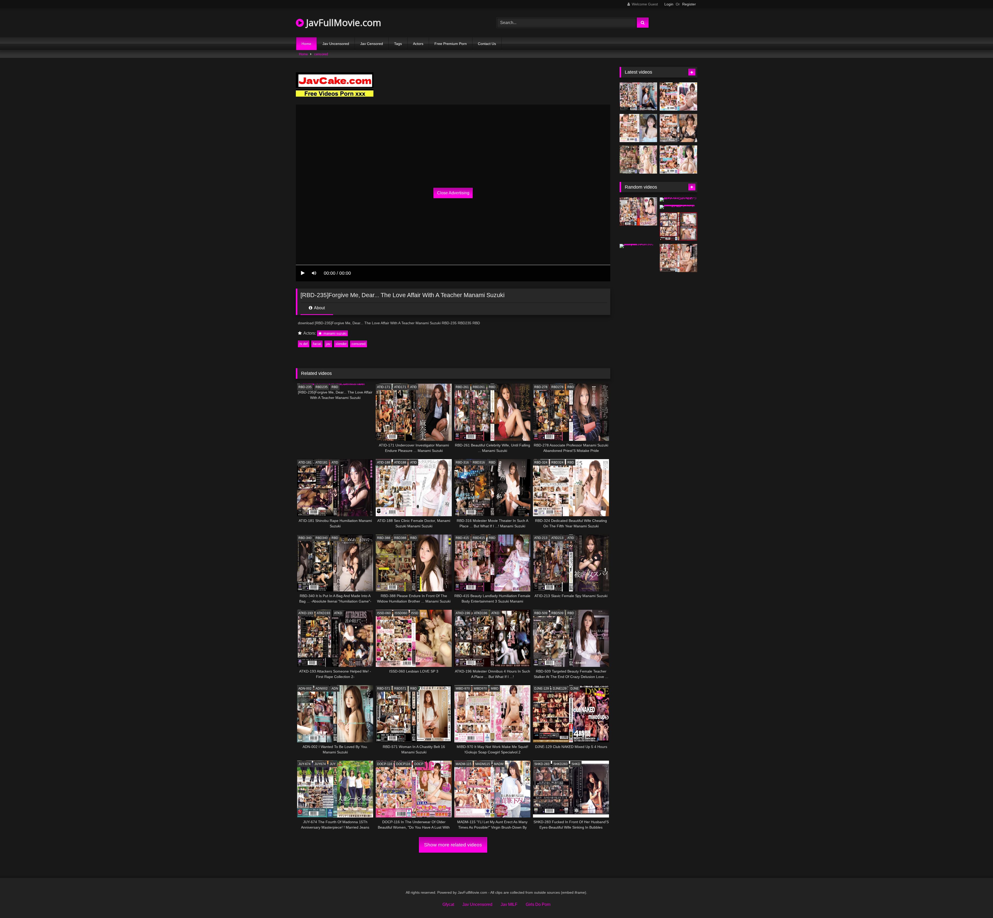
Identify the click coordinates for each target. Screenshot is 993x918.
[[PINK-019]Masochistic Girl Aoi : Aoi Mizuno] (638, 246)
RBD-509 (540, 613)
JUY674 (320, 764)
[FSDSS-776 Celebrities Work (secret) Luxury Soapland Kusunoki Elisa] (678, 128)
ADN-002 (305, 688)
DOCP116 (403, 764)
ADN (335, 688)
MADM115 (482, 764)
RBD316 (479, 462)
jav (328, 344)
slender (341, 344)
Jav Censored (371, 44)
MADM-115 (463, 764)
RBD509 (557, 613)
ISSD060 (401, 613)
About (319, 308)
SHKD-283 (542, 764)
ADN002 (321, 688)
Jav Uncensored (335, 44)
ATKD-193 (305, 613)
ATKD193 (323, 613)
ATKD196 (480, 613)
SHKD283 (560, 764)
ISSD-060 (384, 613)
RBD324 (557, 462)
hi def (303, 344)
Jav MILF (509, 904)
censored (321, 54)
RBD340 (321, 538)
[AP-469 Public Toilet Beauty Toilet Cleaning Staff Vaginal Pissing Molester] (678, 226)
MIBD (495, 688)
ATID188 (400, 462)
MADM (498, 764)
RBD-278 (540, 387)
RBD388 (400, 538)
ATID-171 (383, 387)
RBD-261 (462, 387)
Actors (418, 44)
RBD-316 (462, 462)
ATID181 (321, 462)
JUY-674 (304, 764)
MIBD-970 (463, 688)
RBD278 (557, 387)
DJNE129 (560, 688)
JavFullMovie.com (342, 22)
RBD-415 (462, 538)
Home (306, 44)
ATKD (338, 613)
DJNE (574, 688)
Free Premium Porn (450, 44)
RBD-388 (383, 538)
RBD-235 (305, 387)
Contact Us (487, 44)
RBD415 (479, 538)
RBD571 (400, 688)
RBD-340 (305, 538)
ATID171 (400, 387)
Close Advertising (453, 193)
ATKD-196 (463, 613)
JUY (333, 764)
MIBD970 (480, 688)
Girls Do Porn (538, 904)
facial (317, 344)
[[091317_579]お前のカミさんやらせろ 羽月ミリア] (678, 199)
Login (668, 4)
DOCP (418, 764)
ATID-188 (383, 462)
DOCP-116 (384, 764)
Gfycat (448, 904)
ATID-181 (305, 462)
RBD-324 (540, 462)
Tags (398, 44)
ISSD (414, 613)
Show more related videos (453, 844)
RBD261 (479, 387)
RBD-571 (383, 688)
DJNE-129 (541, 688)
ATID (413, 387)
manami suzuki (334, 333)
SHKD (575, 764)
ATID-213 (540, 538)
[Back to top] (977, 903)
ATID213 (557, 538)
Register (689, 4)
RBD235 (321, 387)
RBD (335, 387)
